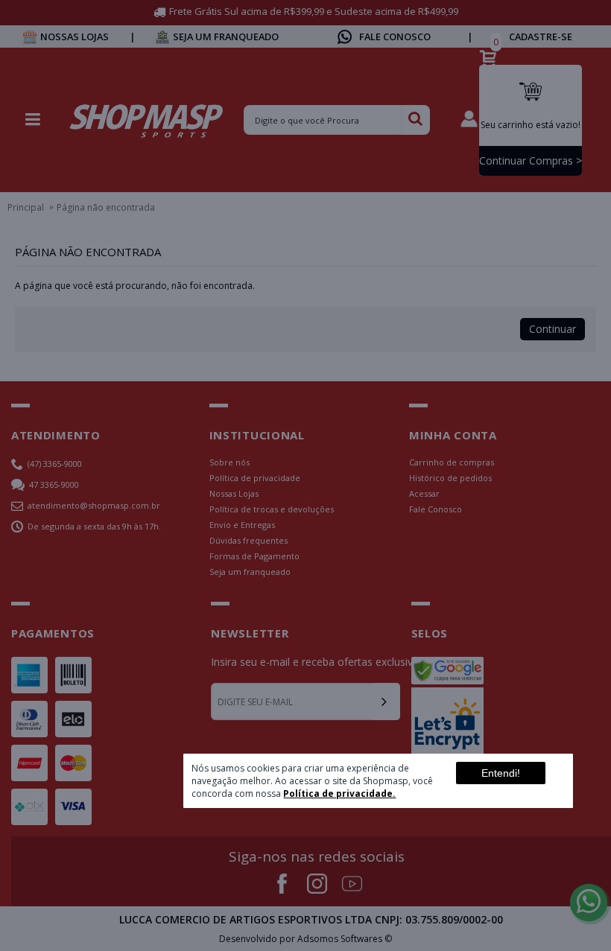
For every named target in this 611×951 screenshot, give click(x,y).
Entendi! (500, 773)
